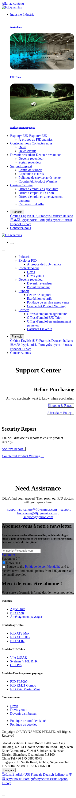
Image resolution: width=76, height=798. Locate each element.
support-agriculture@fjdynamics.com (31, 509)
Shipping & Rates (61, 405)
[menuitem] (22, 14)
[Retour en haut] (3, 795)
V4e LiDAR (18, 657)
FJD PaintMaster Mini (25, 689)
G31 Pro (16, 665)
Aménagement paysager (26, 616)
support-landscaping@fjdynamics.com (44, 511)
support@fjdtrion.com (41, 515)
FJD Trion (17, 613)
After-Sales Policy (60, 413)
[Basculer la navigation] (12, 243)
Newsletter (13, 563)
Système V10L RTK (24, 661)
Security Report (13, 449)
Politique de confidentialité (42, 566)
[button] (38, 789)
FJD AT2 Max (19, 633)
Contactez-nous (20, 228)
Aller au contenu (13, 3)
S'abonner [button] (8, 554)
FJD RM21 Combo (23, 685)
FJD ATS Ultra (20, 637)
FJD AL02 (17, 641)
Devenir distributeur (23, 713)
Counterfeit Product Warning (23, 456)
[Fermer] (3, 250)
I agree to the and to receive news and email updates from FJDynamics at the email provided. (37, 570)
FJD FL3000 (18, 681)
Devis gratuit (18, 709)
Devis (14, 706)
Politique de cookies (23, 724)
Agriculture (17, 609)
